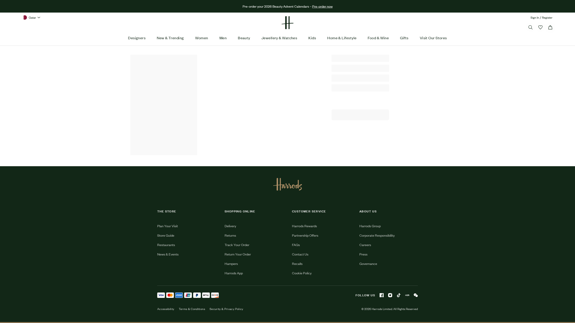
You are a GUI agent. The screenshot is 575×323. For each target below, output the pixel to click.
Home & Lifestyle (341, 37)
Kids (312, 37)
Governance (368, 263)
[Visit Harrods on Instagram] (390, 295)
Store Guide (165, 235)
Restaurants (166, 244)
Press (363, 254)
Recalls (297, 263)
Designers (137, 37)
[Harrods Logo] (287, 184)
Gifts (404, 37)
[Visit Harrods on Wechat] (416, 295)
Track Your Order (237, 244)
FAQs (296, 244)
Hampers (231, 263)
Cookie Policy (302, 273)
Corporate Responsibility (377, 235)
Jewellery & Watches (279, 37)
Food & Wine (378, 37)
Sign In (535, 17)
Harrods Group (370, 225)
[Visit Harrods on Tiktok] (399, 295)
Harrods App (234, 273)
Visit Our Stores (433, 37)
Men (223, 37)
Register (547, 17)
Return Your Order (238, 254)
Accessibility (165, 309)
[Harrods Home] (287, 22)
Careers (365, 244)
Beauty (244, 37)
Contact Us (300, 254)
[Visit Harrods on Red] (407, 295)
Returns (230, 235)
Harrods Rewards (304, 225)
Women (201, 37)
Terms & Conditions (192, 309)
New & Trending (170, 37)
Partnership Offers (305, 235)
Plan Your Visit (167, 225)
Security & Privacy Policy (226, 309)
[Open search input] (530, 27)
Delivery (230, 225)
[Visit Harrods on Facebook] (382, 295)
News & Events (168, 254)
